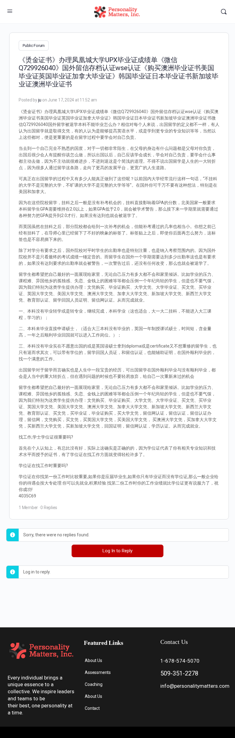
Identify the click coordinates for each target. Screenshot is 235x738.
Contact (92, 708)
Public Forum (34, 45)
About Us (93, 660)
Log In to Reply (117, 551)
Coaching (93, 684)
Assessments (98, 672)
